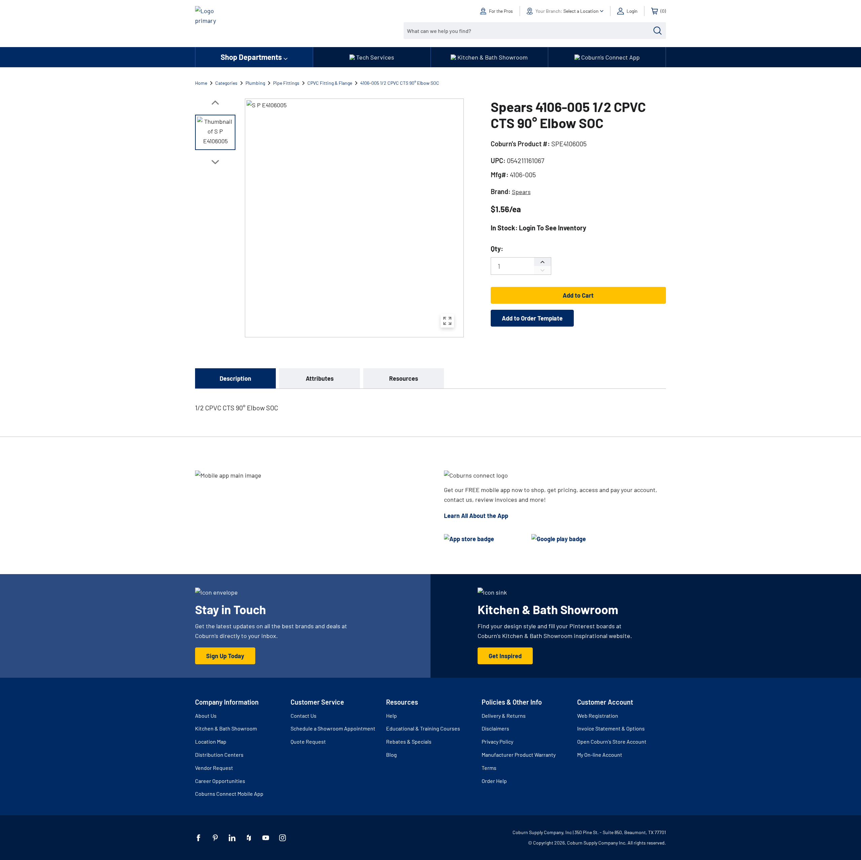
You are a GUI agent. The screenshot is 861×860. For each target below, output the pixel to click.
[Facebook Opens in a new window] (198, 837)
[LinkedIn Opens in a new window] (232, 837)
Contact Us (303, 715)
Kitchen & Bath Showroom (226, 728)
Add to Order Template (532, 318)
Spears (521, 191)
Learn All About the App (476, 515)
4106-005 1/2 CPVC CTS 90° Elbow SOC (399, 83)
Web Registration (597, 715)
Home (201, 83)
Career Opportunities (220, 781)
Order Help (494, 781)
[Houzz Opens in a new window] (249, 837)
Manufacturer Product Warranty (519, 754)
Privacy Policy (497, 741)
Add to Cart (578, 295)
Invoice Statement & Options (611, 728)
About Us (206, 715)
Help (391, 715)
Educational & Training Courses (423, 728)
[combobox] (529, 30)
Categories (226, 83)
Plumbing (255, 83)
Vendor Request (214, 767)
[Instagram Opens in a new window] (282, 837)
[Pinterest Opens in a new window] (215, 837)
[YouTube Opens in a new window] (265, 837)
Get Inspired (505, 656)
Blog (391, 754)
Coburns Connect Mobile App (229, 793)
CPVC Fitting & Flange (329, 83)
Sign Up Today (225, 656)
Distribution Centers (219, 754)
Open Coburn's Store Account (611, 741)
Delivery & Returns (504, 715)
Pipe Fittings (286, 83)
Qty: (497, 249)
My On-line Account (599, 754)
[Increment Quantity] (542, 262)
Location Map (210, 741)
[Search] (657, 30)
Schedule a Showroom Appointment (333, 728)
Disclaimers (495, 728)
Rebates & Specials (409, 741)
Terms (489, 767)
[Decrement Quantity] (542, 270)
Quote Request (308, 741)
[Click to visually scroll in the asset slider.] (215, 103)
